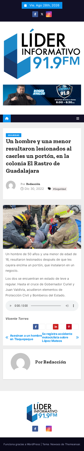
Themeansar (72, 444)
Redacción (33, 184)
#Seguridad (59, 188)
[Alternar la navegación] (77, 118)
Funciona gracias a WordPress (22, 444)
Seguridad (13, 135)
